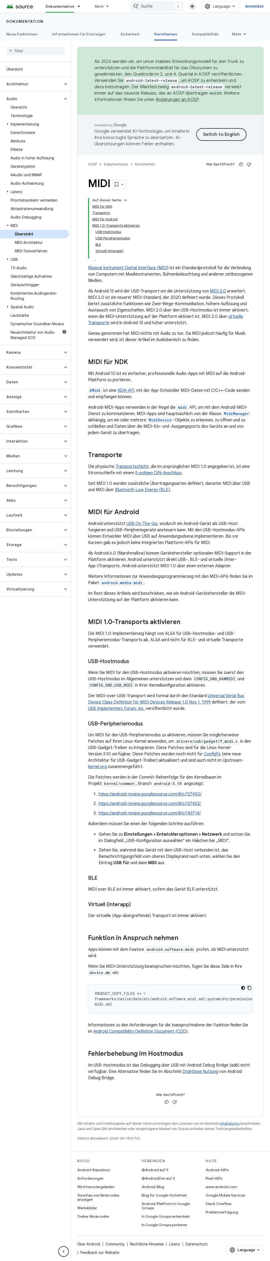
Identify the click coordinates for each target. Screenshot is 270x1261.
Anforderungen (90, 1178)
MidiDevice (160, 419)
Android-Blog (153, 1186)
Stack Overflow (219, 1203)
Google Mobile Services (225, 1195)
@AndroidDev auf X (158, 1178)
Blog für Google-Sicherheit (164, 1195)
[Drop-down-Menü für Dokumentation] (81, 6)
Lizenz (174, 1244)
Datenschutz (196, 1244)
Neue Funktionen (21, 34)
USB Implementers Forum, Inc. (116, 708)
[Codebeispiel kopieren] (249, 988)
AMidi (95, 390)
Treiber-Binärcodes (93, 1216)
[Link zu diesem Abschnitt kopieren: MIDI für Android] (144, 512)
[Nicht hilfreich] (249, 164)
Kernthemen (165, 34)
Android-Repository (93, 1169)
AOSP (92, 164)
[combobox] (157, 6)
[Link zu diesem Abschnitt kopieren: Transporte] (127, 455)
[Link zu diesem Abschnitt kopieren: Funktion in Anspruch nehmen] (183, 938)
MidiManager (236, 413)
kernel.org (97, 766)
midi (182, 407)
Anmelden (254, 6)
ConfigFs (212, 754)
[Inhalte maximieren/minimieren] (125, 200)
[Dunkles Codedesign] (243, 988)
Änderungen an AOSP (177, 99)
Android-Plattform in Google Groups (166, 1205)
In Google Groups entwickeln (166, 1216)
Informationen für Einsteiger (79, 34)
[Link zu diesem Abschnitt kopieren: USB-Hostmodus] (134, 662)
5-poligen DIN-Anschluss (158, 473)
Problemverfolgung (222, 1212)
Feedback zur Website (99, 1252)
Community (115, 1244)
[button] (31, 84)
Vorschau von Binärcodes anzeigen (98, 1197)
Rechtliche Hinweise (147, 1244)
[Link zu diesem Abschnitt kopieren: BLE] (103, 878)
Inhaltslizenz (230, 1123)
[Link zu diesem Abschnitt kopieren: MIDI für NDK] (133, 362)
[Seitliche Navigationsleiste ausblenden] (63, 1251)
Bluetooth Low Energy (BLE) (142, 489)
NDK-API (126, 390)
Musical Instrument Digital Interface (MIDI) (128, 268)
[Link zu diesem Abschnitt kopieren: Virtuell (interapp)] (136, 905)
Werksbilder (87, 1208)
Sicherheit (130, 34)
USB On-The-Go (142, 523)
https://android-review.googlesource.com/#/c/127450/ (150, 794)
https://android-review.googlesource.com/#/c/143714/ (150, 813)
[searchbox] (35, 51)
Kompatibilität (205, 34)
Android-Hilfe (217, 1169)
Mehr (99, 6)
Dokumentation (60, 6)
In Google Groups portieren (164, 1224)
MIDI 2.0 (218, 291)
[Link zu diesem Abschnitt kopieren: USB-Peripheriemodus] (148, 724)
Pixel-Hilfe (214, 1178)
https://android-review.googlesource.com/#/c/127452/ (150, 803)
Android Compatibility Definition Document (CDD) (140, 1031)
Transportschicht (132, 466)
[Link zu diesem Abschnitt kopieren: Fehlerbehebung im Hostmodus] (188, 1054)
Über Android (88, 1244)
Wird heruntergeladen (95, 1186)
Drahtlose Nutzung (200, 1071)
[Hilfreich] (241, 164)
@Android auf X (155, 1169)
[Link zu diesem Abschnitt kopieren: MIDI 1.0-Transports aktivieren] (185, 622)
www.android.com (221, 1186)
